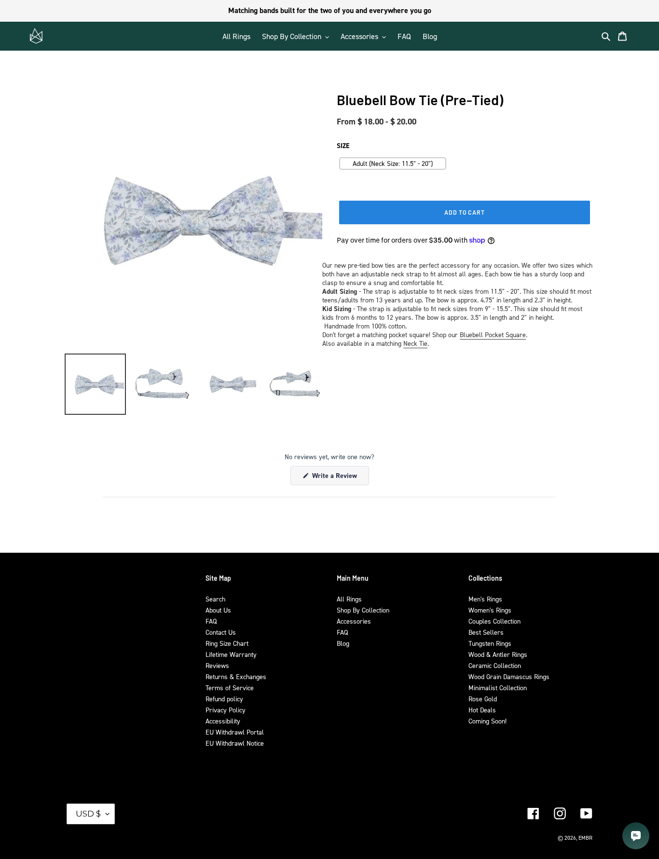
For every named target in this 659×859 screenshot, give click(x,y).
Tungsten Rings (489, 643)
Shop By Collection (363, 610)
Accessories (354, 621)
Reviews (217, 665)
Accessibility (223, 721)
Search (215, 599)
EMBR (585, 837)
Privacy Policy (226, 710)
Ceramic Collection (494, 665)
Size (343, 145)
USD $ (88, 813)
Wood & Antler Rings (497, 654)
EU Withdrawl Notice (235, 743)
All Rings (349, 599)
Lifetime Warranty (231, 654)
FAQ (211, 621)
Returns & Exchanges (236, 676)
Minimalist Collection (497, 687)
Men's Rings (485, 599)
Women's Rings (489, 610)
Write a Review (339, 478)
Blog (343, 643)
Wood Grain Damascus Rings (508, 676)
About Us (218, 610)
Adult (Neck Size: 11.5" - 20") (393, 163)
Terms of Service (230, 687)
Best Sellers (486, 632)
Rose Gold (482, 699)
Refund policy (224, 699)
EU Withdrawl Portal (235, 732)
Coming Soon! (487, 721)
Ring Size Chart (227, 643)
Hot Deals (482, 710)
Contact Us (221, 632)
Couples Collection (494, 621)
